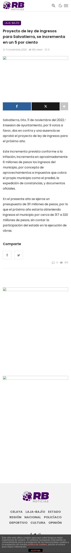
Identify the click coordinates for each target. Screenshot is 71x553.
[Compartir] (17, 106)
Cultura (37, 523)
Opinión (55, 523)
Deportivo (18, 523)
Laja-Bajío (12, 23)
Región (15, 517)
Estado (54, 512)
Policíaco (53, 517)
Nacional (32, 517)
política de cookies (37, 544)
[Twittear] (46, 106)
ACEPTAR (35, 550)
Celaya (16, 512)
